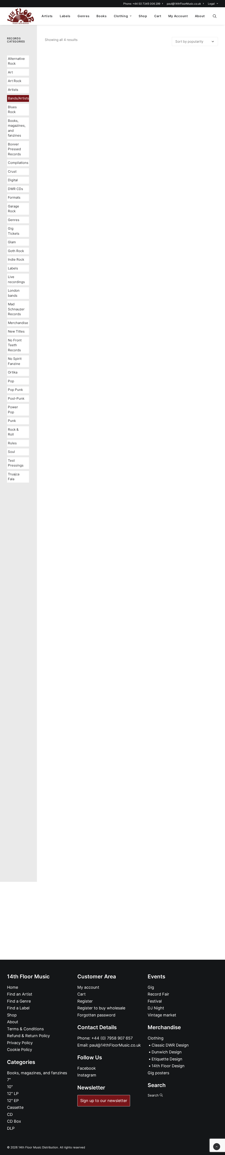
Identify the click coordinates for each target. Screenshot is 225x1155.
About (200, 16)
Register (85, 1001)
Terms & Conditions (25, 1029)
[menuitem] (143, 3)
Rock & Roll (13, 432)
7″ (9, 1079)
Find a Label (18, 1008)
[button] (217, 16)
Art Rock (14, 81)
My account (88, 987)
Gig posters (158, 1073)
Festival (155, 1001)
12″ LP (12, 1093)
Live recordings (16, 279)
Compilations (18, 163)
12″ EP (13, 1100)
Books (101, 16)
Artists (47, 16)
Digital (13, 180)
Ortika (12, 372)
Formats (14, 197)
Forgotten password (96, 1015)
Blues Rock (12, 109)
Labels (65, 16)
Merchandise (18, 323)
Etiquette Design (167, 1059)
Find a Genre (19, 1001)
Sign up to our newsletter (103, 1100)
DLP (11, 1128)
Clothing (121, 16)
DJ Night (156, 1008)
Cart (157, 16)
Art (10, 72)
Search (154, 1095)
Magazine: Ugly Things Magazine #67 (131, 241)
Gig (151, 987)
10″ (10, 1086)
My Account (178, 16)
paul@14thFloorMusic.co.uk (184, 3)
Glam (12, 242)
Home (12, 987)
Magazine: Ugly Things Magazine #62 (131, 653)
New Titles (16, 331)
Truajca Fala (13, 476)
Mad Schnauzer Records (16, 309)
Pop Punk (15, 390)
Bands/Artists (18, 98)
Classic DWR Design (170, 1045)
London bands (14, 293)
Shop (143, 16)
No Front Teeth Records (15, 345)
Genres (83, 16)
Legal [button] (211, 3)
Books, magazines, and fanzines (16, 128)
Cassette (15, 1107)
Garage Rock (13, 208)
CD (10, 1114)
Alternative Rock (16, 61)
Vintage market (162, 1015)
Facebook (86, 1068)
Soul (11, 452)
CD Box (14, 1121)
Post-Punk (16, 398)
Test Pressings (16, 463)
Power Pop (13, 409)
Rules (12, 443)
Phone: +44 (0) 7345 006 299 (141, 3)
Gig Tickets (13, 231)
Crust (12, 171)
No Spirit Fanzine (15, 361)
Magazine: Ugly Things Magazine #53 (131, 860)
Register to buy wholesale (101, 1008)
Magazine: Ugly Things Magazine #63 (131, 448)
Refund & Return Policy (28, 1035)
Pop (11, 381)
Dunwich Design (167, 1052)
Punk (12, 421)
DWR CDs (15, 189)
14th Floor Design (168, 1065)
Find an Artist (19, 994)
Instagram (86, 1075)
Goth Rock (16, 251)
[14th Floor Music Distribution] (20, 16)
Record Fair (158, 994)
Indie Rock (16, 259)
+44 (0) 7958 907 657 (112, 1038)
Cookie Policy (19, 1049)
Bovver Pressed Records (14, 149)
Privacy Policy (20, 1042)
